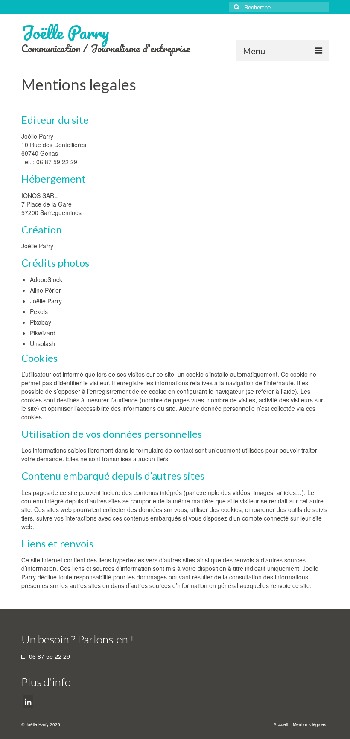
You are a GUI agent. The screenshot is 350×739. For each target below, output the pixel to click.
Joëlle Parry (65, 32)
